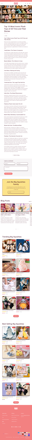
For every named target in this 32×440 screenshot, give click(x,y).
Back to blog (16, 155)
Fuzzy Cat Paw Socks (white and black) (7, 310)
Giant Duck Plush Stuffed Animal (20, 340)
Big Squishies (10, 437)
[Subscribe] (23, 192)
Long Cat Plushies (18, 378)
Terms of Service (14, 419)
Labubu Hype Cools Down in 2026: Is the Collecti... (8, 214)
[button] (2, 3)
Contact (3, 423)
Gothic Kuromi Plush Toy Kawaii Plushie (8, 378)
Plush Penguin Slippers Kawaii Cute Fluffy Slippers (8, 254)
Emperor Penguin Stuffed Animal (21, 253)
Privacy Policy (14, 417)
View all (30, 201)
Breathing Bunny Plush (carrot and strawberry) (23, 310)
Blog (3, 421)
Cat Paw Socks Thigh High (20, 359)
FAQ (3, 417)
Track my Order (4, 415)
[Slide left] (14, 229)
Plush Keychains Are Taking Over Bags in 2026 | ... (22, 214)
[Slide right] (18, 229)
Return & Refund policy (16, 437)
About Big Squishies (5, 419)
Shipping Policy (14, 421)
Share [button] (6, 35)
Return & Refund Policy (15, 415)
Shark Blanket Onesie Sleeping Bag (7, 340)
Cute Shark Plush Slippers (6, 359)
